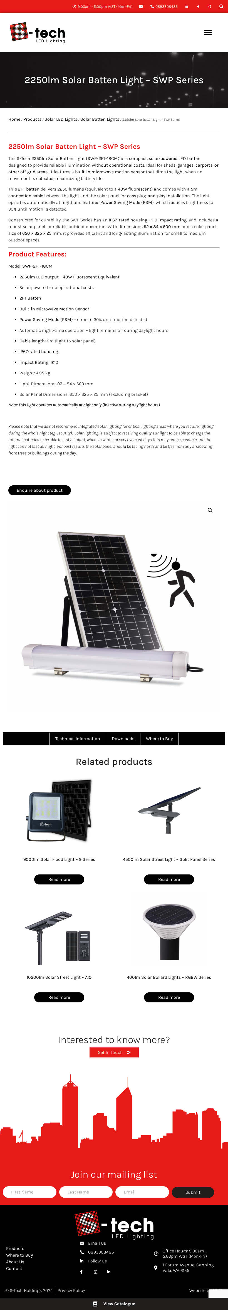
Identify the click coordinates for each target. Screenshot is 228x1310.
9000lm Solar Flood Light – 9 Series (59, 859)
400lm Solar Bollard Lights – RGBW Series (169, 977)
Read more (59, 879)
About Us (15, 1261)
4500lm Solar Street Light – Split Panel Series (169, 859)
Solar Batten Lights (99, 119)
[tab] (77, 739)
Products (32, 119)
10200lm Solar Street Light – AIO (59, 977)
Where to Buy (19, 1255)
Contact (14, 1268)
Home (14, 119)
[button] (221, 6)
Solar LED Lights (60, 119)
